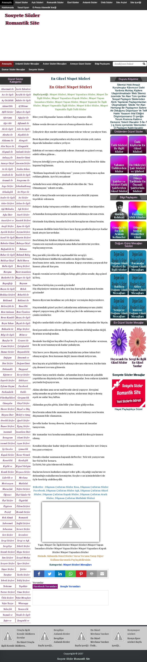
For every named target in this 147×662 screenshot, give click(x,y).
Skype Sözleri (23, 551)
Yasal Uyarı (23, 7)
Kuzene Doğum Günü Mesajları (137, 313)
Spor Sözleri (23, 563)
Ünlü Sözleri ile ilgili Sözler (119, 148)
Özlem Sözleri (23, 506)
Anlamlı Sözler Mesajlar (27, 64)
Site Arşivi (121, 2)
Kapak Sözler (7, 454)
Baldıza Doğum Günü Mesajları (119, 290)
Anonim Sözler (23, 163)
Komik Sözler (7, 471)
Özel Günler (73, 2)
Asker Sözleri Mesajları (55, 64)
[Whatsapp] (70, 573)
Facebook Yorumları (45, 586)
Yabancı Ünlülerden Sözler (119, 168)
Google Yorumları (70, 586)
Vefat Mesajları (23, 597)
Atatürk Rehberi (119, 215)
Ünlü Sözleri (7, 597)
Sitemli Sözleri (8, 551)
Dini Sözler (7, 363)
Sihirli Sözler (23, 546)
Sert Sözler (7, 534)
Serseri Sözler (23, 529)
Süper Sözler (7, 569)
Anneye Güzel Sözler (80, 64)
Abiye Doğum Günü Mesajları (137, 290)
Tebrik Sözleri (7, 580)
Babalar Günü (8, 243)
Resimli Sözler (23, 512)
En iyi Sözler (23, 374)
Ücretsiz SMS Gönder (137, 215)
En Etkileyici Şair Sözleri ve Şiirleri (137, 168)
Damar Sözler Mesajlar (13, 69)
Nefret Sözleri (23, 489)
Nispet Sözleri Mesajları (77, 564)
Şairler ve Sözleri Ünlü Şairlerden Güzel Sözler (119, 186)
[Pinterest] (81, 573)
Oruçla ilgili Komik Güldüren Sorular (26, 634)
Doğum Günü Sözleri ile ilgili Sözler (119, 266)
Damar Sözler (7, 351)
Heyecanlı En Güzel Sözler (119, 360)
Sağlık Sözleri (23, 523)
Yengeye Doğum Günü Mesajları (119, 313)
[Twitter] (49, 573)
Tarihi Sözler (23, 574)
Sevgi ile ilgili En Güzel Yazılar (137, 362)
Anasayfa (7, 2)
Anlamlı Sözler (90, 2)
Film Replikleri (7, 397)
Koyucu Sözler (23, 471)
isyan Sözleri (23, 443)
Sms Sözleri (7, 557)
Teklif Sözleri (23, 580)
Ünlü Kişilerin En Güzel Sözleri (137, 146)
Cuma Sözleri (7, 346)
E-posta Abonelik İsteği (44, 7)
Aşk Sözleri (37, 2)
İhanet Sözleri (7, 426)
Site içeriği (135, 2)
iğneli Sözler (23, 420)
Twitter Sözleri (8, 592)
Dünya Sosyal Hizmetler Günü (137, 232)
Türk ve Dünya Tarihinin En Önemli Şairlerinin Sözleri (137, 183)
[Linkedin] (60, 573)
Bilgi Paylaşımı (102, 64)
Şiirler (23, 569)
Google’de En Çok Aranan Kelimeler (119, 232)
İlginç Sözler (23, 426)
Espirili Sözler (8, 380)
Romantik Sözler (55, 2)
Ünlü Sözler (107, 2)
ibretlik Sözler (8, 420)
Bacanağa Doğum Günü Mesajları (137, 266)
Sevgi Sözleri (7, 540)
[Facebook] (39, 573)
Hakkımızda (8, 7)
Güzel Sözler (21, 2)
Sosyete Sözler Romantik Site (22, 19)
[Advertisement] (103, 35)
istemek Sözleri (7, 443)
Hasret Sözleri (8, 409)
